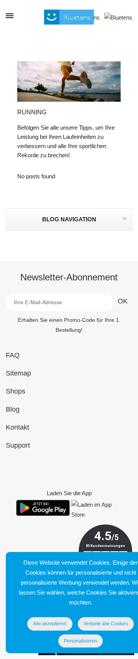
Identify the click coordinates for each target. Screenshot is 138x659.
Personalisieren (80, 641)
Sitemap (18, 373)
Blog (13, 409)
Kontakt (17, 427)
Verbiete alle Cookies (106, 623)
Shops (15, 391)
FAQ (13, 355)
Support (18, 445)
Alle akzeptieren (50, 623)
